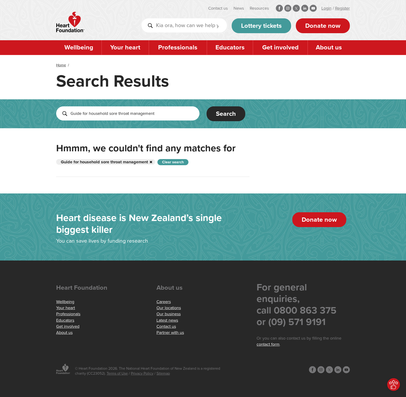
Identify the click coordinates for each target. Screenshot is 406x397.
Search (226, 114)
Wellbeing (78, 47)
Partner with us (170, 332)
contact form (268, 344)
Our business (168, 314)
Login (326, 8)
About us (329, 47)
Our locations (168, 307)
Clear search (173, 162)
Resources (259, 8)
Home (61, 65)
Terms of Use (117, 373)
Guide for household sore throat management (104, 161)
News (239, 8)
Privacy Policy (142, 373)
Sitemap (163, 373)
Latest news (167, 320)
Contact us (218, 8)
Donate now (322, 26)
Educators (230, 47)
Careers (163, 301)
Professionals (177, 47)
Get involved (280, 47)
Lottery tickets (261, 26)
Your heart (125, 47)
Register (342, 8)
